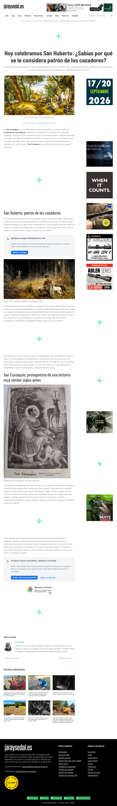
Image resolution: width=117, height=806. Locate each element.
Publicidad (62, 749)
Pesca (90, 761)
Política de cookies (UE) (67, 773)
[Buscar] (112, 15)
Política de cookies (65, 770)
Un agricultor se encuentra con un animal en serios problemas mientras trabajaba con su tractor (14, 719)
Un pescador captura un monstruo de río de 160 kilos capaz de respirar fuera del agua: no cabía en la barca (15, 694)
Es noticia (35, 21)
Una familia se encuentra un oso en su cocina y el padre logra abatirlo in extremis (63, 693)
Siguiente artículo (66, 658)
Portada (23, 21)
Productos (92, 764)
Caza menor (93, 758)
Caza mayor (93, 755)
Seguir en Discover (47, 577)
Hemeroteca (93, 773)
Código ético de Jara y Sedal (69, 758)
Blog (28, 21)
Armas (90, 767)
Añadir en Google (19, 252)
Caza (90, 752)
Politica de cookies (65, 767)
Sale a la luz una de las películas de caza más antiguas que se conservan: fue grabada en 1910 (38, 719)
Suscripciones (64, 752)
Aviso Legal (63, 761)
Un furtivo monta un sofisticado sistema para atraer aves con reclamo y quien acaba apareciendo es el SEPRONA (38, 694)
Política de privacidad (67, 764)
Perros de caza (94, 770)
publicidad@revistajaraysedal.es (35, 764)
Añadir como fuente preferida (24, 577)
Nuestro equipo (64, 755)
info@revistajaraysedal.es (25, 769)
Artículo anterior (11, 658)
